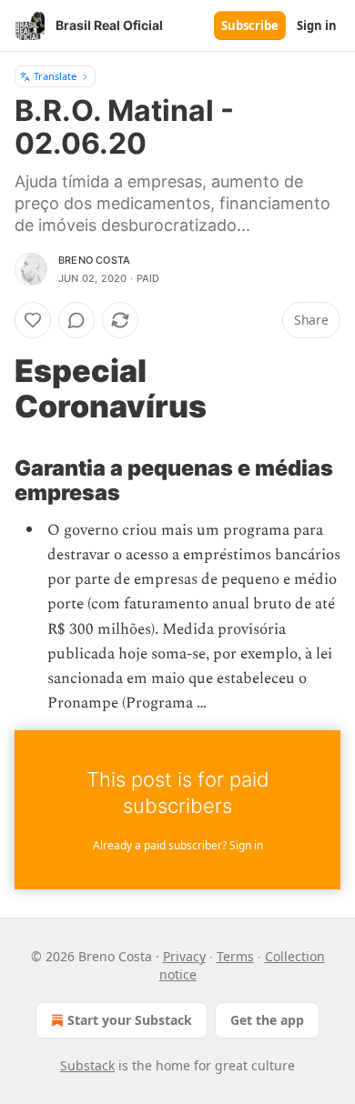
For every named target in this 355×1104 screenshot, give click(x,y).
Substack (87, 1065)
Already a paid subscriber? (178, 845)
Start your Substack (129, 1020)
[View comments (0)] (76, 320)
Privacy (184, 956)
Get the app (267, 1020)
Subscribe (250, 25)
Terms (235, 956)
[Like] (33, 320)
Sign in (317, 25)
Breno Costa (94, 260)
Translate (55, 76)
